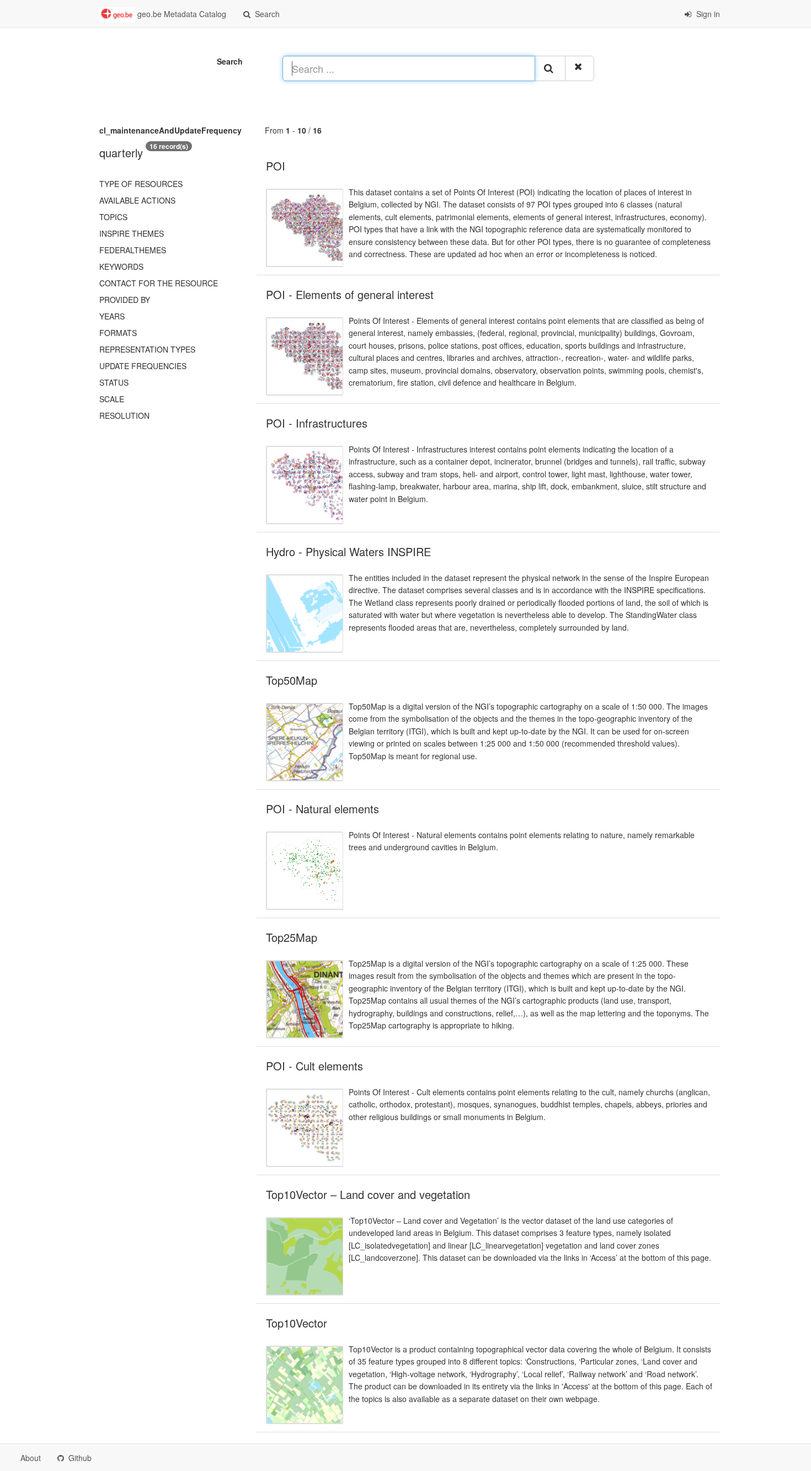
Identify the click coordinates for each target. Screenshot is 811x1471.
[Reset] (579, 68)
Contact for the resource (158, 283)
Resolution (124, 415)
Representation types (147, 349)
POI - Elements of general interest (350, 294)
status (114, 382)
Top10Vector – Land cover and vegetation (368, 1194)
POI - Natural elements (322, 809)
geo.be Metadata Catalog (180, 13)
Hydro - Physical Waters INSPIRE (348, 551)
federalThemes (132, 249)
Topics (113, 216)
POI (275, 166)
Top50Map (291, 680)
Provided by (124, 299)
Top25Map (291, 937)
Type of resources (141, 183)
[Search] (550, 68)
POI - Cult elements (314, 1066)
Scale (111, 398)
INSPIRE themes (131, 233)
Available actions (137, 200)
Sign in (707, 13)
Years (112, 316)
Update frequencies (142, 365)
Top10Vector (296, 1323)
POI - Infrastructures (316, 423)
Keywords (121, 266)
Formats (118, 332)
